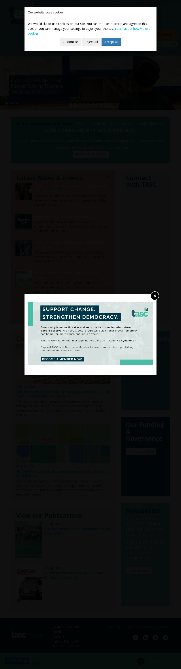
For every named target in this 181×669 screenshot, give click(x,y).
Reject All (91, 42)
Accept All (111, 42)
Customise (70, 42)
